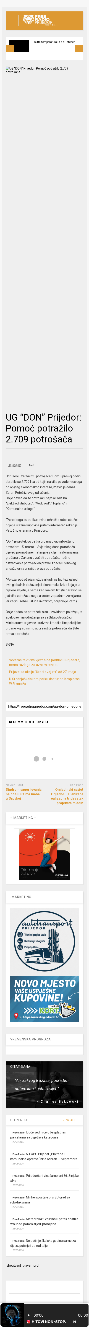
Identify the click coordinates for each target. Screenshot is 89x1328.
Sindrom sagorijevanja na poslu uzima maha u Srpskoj (24, 793)
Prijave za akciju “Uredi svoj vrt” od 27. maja (42, 672)
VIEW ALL (69, 1120)
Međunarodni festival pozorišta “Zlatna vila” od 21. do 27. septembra (53, 47)
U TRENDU (18, 1120)
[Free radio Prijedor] (38, 26)
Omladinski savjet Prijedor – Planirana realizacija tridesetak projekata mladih (66, 796)
